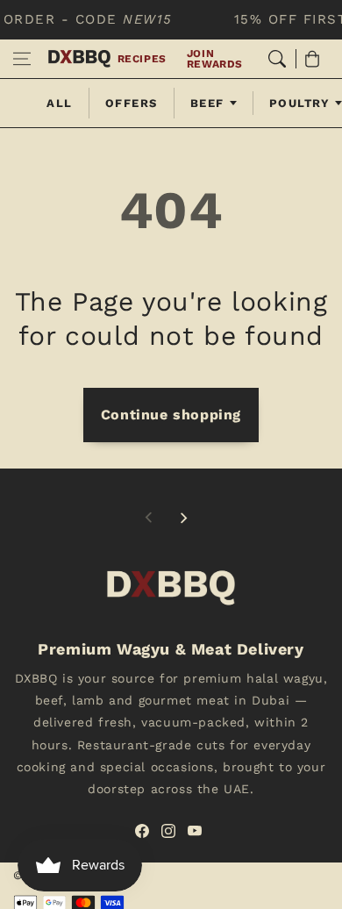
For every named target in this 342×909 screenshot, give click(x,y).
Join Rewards (215, 58)
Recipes (142, 59)
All (59, 103)
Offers (131, 103)
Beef (207, 103)
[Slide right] (183, 518)
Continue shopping (171, 414)
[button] (22, 58)
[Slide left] (149, 518)
